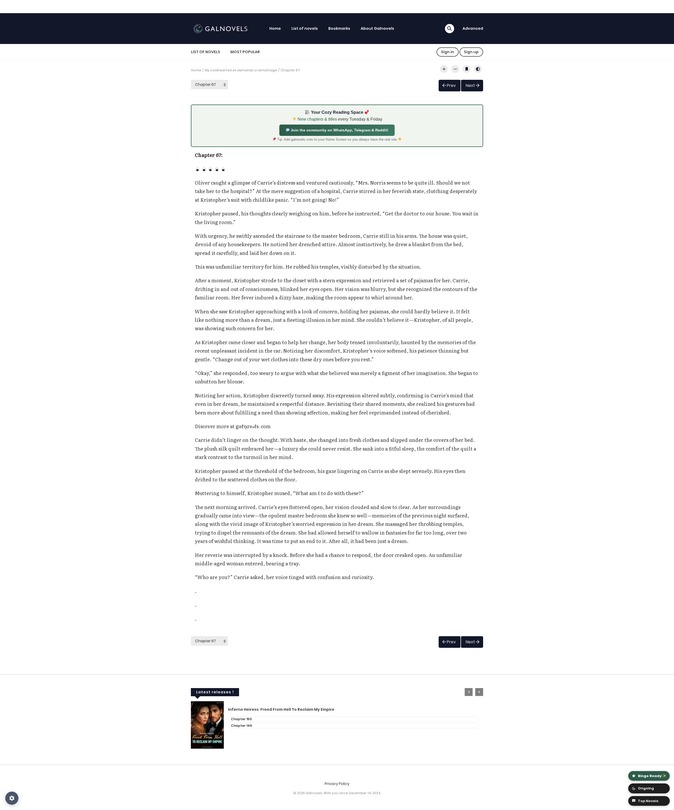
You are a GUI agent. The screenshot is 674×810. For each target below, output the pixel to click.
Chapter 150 (241, 719)
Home (275, 28)
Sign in (447, 52)
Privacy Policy (337, 783)
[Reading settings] (11, 798)
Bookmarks (339, 28)
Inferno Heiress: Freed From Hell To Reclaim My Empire (281, 709)
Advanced (473, 28)
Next (470, 85)
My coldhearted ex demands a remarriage (241, 70)
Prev (451, 85)
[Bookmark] (466, 69)
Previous (469, 692)
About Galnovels (377, 28)
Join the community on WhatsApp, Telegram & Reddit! (339, 130)
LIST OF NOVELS (205, 52)
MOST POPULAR (245, 52)
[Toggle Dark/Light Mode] (478, 69)
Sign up (471, 52)
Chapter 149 (241, 725)
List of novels (304, 28)
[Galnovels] (221, 28)
